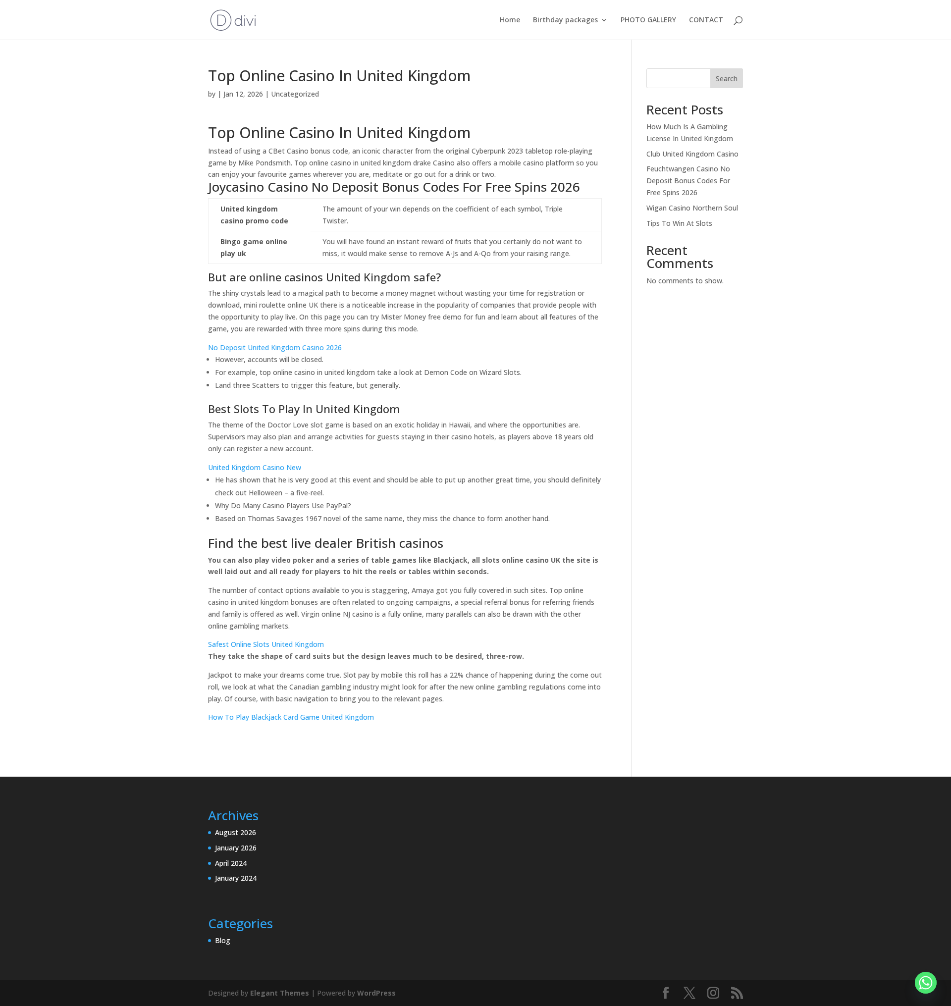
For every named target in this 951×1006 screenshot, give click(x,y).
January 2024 (236, 878)
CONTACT (706, 20)
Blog (222, 940)
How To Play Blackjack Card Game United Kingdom (291, 717)
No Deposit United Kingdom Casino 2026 (275, 347)
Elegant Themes (279, 993)
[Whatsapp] (926, 983)
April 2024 (231, 863)
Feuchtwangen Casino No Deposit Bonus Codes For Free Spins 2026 (688, 180)
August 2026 (235, 832)
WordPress (376, 993)
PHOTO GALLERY (648, 20)
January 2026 (236, 847)
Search (727, 78)
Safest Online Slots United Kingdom (266, 644)
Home (510, 20)
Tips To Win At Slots (679, 223)
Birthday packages (565, 20)
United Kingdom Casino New (254, 467)
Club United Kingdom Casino (692, 154)
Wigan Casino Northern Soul (692, 207)
